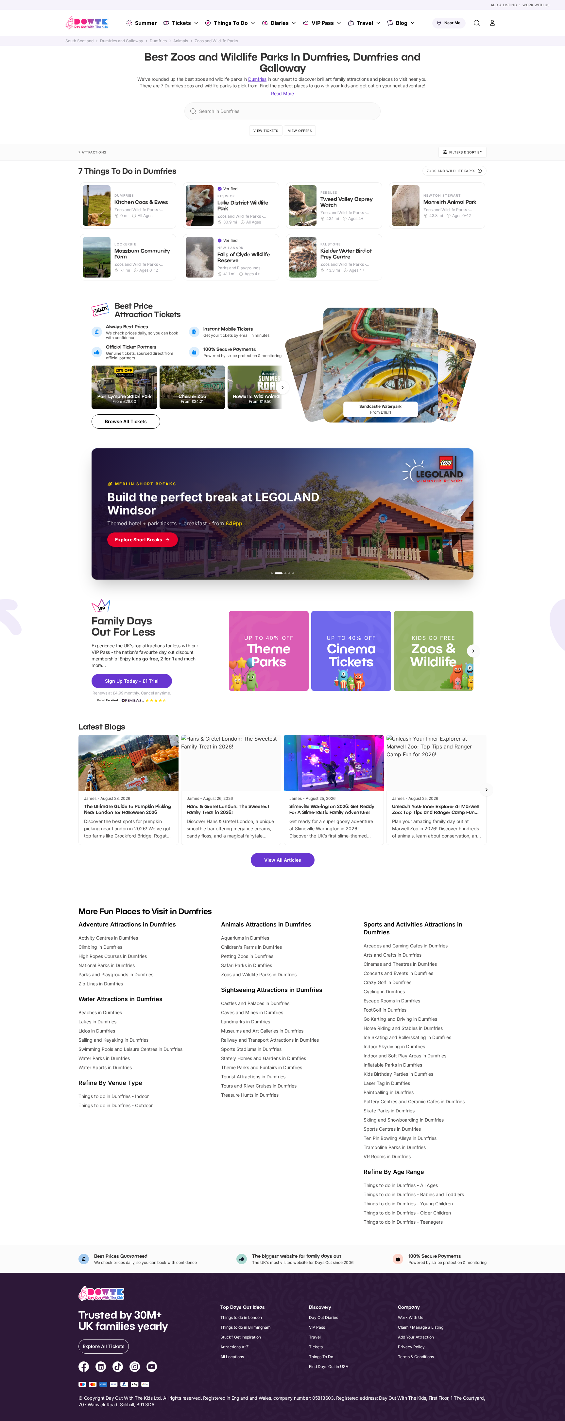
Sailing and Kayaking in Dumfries (113, 1040)
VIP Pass (323, 23)
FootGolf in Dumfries (385, 1010)
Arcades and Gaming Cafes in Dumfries (406, 945)
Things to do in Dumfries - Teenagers (403, 1222)
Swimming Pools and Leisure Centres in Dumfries (130, 1049)
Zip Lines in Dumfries (100, 983)
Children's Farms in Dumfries (251, 947)
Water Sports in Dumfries (105, 1067)
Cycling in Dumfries (384, 991)
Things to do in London (241, 1317)
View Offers (300, 131)
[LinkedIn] (100, 1367)
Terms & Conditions (416, 1356)
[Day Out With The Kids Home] (87, 23)
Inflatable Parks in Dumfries (393, 1065)
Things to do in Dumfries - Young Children (408, 1203)
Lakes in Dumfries (97, 1021)
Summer (146, 23)
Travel (365, 23)
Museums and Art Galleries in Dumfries (262, 1031)
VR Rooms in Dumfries (387, 1156)
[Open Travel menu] (379, 23)
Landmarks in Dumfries (245, 1021)
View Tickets (265, 131)
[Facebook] (83, 1367)
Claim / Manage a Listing (420, 1327)
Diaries (280, 23)
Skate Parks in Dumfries (389, 1110)
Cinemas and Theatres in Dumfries (400, 964)
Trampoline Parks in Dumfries (395, 1147)
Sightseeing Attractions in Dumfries (271, 989)
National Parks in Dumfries (106, 965)
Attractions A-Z (234, 1346)
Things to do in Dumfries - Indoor (113, 1096)
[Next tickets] (282, 387)
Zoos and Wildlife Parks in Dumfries (259, 974)
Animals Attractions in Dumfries (266, 924)
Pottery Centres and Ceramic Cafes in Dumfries (414, 1101)
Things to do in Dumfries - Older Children (407, 1212)
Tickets (181, 23)
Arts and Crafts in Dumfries (392, 955)
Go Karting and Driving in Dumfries (400, 1019)
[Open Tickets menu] (196, 23)
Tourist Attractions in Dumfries (253, 1076)
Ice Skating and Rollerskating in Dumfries (407, 1037)
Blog (401, 23)
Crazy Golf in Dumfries (387, 982)
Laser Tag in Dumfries (387, 1083)
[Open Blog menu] (413, 23)
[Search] (477, 23)
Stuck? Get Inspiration (240, 1337)
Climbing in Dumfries (100, 947)
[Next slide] (473, 650)
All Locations (232, 1356)
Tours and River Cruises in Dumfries (259, 1085)
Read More (282, 93)
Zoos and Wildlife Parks (216, 41)
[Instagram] (134, 1367)
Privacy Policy (411, 1346)
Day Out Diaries (323, 1317)
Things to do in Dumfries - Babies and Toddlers (414, 1194)
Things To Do (231, 23)
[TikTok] (117, 1367)
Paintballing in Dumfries (389, 1092)
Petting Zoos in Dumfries (247, 956)
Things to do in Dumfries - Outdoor (115, 1105)
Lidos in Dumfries (96, 1031)
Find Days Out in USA (328, 1366)
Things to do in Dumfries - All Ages (401, 1185)
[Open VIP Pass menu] (339, 23)
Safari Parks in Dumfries (246, 965)
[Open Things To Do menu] (253, 23)
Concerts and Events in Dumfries (398, 973)
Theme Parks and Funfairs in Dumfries (261, 1067)
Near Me (452, 22)
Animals (180, 41)
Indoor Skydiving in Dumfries (394, 1046)
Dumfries (158, 41)
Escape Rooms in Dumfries (392, 1000)
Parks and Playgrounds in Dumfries (115, 974)
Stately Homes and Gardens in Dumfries (263, 1058)
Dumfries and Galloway (121, 41)
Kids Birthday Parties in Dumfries (398, 1074)
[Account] (492, 23)
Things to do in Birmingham (245, 1327)
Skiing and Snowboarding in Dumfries (404, 1120)
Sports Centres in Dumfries (392, 1129)
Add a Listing (504, 5)
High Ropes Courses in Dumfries (112, 956)
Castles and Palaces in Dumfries (255, 1003)
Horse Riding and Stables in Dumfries (403, 1028)
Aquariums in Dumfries (245, 938)
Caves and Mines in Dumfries (252, 1012)
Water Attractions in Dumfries (120, 999)
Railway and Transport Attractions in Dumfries (270, 1040)
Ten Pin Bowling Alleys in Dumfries (400, 1138)
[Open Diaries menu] (294, 23)
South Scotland (79, 41)
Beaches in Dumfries (100, 1012)
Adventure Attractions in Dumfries (127, 924)
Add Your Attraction (416, 1337)
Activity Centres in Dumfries (108, 938)
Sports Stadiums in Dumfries (251, 1049)
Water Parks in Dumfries (104, 1058)
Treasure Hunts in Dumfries (250, 1095)
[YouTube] (151, 1367)
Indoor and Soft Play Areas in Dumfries (405, 1055)
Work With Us (535, 5)
